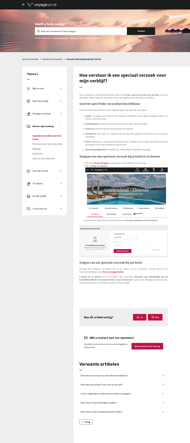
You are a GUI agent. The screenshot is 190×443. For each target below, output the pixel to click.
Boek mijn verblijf (40, 101)
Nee (157, 317)
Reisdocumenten (92, 38)
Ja (142, 317)
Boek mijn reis (76, 38)
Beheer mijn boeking (52, 59)
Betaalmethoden (60, 38)
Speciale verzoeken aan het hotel (83, 59)
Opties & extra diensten (44, 158)
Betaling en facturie (42, 113)
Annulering (37, 153)
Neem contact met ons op (147, 346)
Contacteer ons (40, 208)
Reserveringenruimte (113, 271)
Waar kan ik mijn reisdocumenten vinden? (101, 411)
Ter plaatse (38, 183)
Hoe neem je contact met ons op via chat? (102, 384)
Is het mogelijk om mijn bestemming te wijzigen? (106, 393)
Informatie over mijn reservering (47, 144)
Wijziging (37, 148)
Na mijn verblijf (39, 196)
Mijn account (38, 88)
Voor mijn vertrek (40, 170)
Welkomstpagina (30, 59)
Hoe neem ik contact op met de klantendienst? (104, 375)
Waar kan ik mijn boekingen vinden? (99, 402)
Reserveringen (102, 163)
